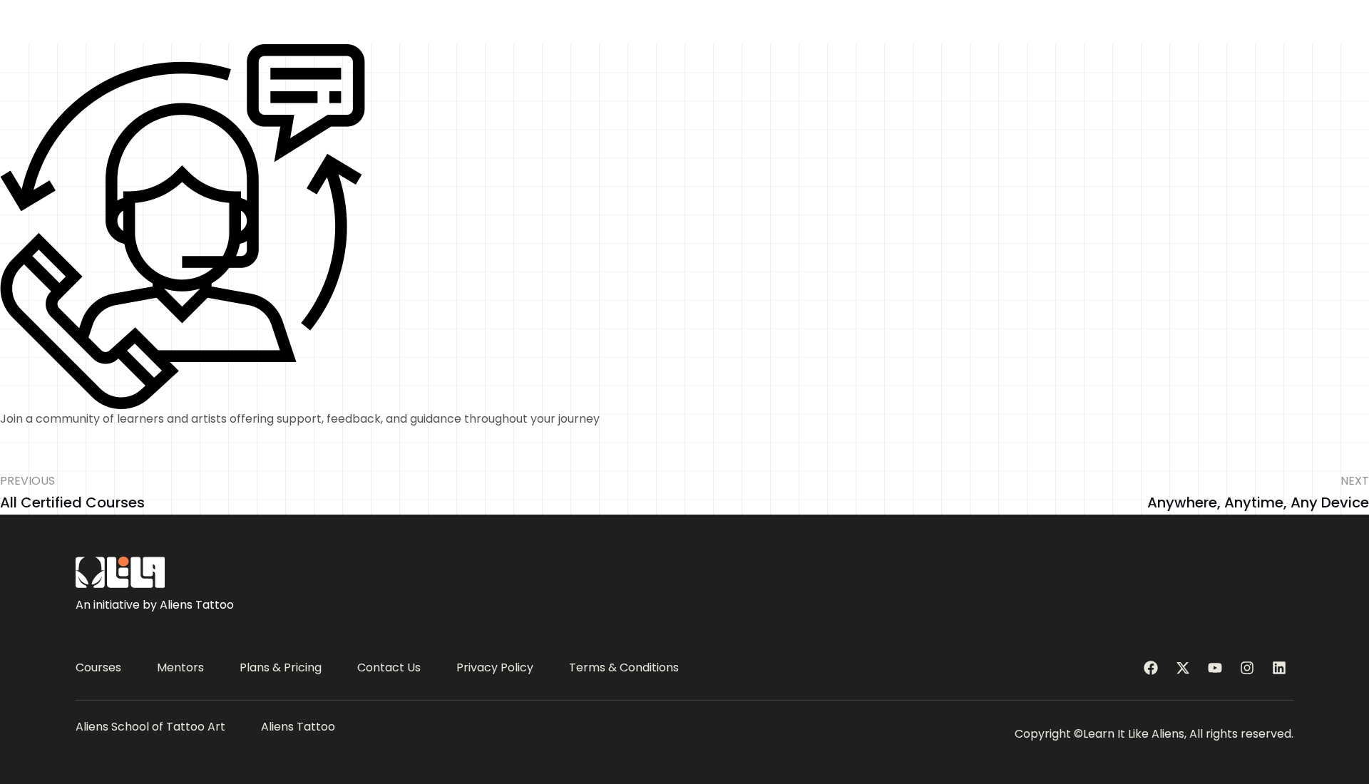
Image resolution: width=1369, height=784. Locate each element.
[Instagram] (1247, 668)
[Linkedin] (1279, 668)
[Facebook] (1151, 668)
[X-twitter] (1183, 668)
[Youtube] (1215, 668)
